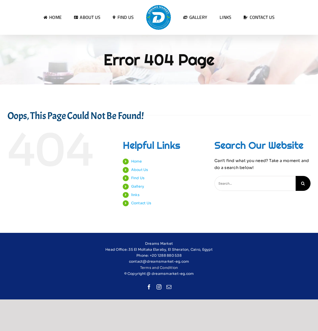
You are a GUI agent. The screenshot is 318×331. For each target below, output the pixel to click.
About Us (139, 169)
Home (136, 161)
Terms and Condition (159, 267)
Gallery (137, 186)
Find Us (138, 178)
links (135, 195)
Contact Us (141, 203)
